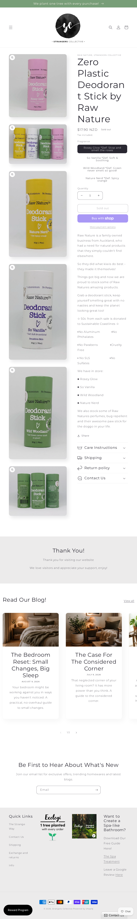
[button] (11, 27)
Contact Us (16, 836)
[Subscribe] (96, 790)
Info (11, 865)
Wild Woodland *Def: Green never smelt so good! (102, 169)
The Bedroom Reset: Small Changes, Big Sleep (30, 665)
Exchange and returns (18, 855)
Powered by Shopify (83, 909)
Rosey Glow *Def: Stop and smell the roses (102, 149)
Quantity (82, 188)
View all (129, 600)
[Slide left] (61, 733)
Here (119, 874)
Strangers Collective (62, 909)
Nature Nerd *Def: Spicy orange (102, 179)
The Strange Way (17, 826)
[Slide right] (76, 733)
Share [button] (85, 435)
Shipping (15, 844)
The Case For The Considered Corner (93, 661)
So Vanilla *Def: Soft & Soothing (102, 159)
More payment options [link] (103, 227)
